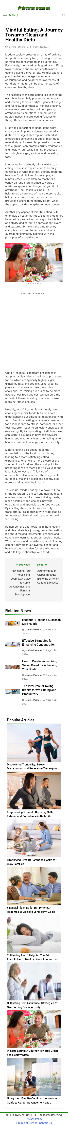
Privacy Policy (34, 1119)
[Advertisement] (34, 330)
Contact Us (45, 1123)
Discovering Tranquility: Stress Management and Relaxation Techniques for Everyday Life (32, 768)
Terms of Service (27, 1123)
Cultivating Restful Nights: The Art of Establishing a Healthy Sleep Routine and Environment (32, 959)
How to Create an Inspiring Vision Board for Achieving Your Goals (39, 665)
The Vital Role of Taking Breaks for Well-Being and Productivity (39, 690)
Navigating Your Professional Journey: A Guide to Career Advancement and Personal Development (32, 1102)
